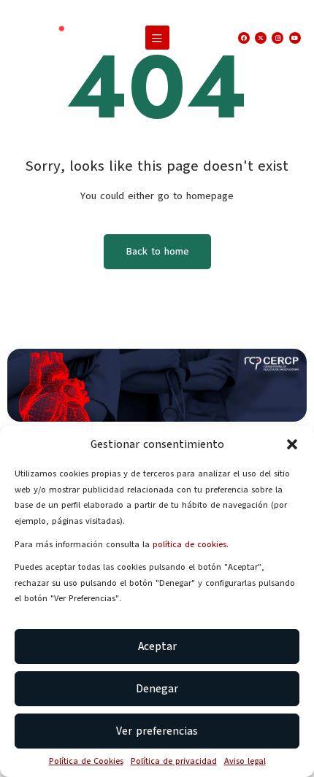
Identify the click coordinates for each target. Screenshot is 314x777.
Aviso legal (245, 761)
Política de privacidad (174, 761)
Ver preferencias (157, 731)
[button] (292, 444)
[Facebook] (244, 38)
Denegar (157, 688)
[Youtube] (295, 38)
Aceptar (157, 646)
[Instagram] (277, 38)
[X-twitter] (261, 38)
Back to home (157, 251)
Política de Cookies (86, 761)
